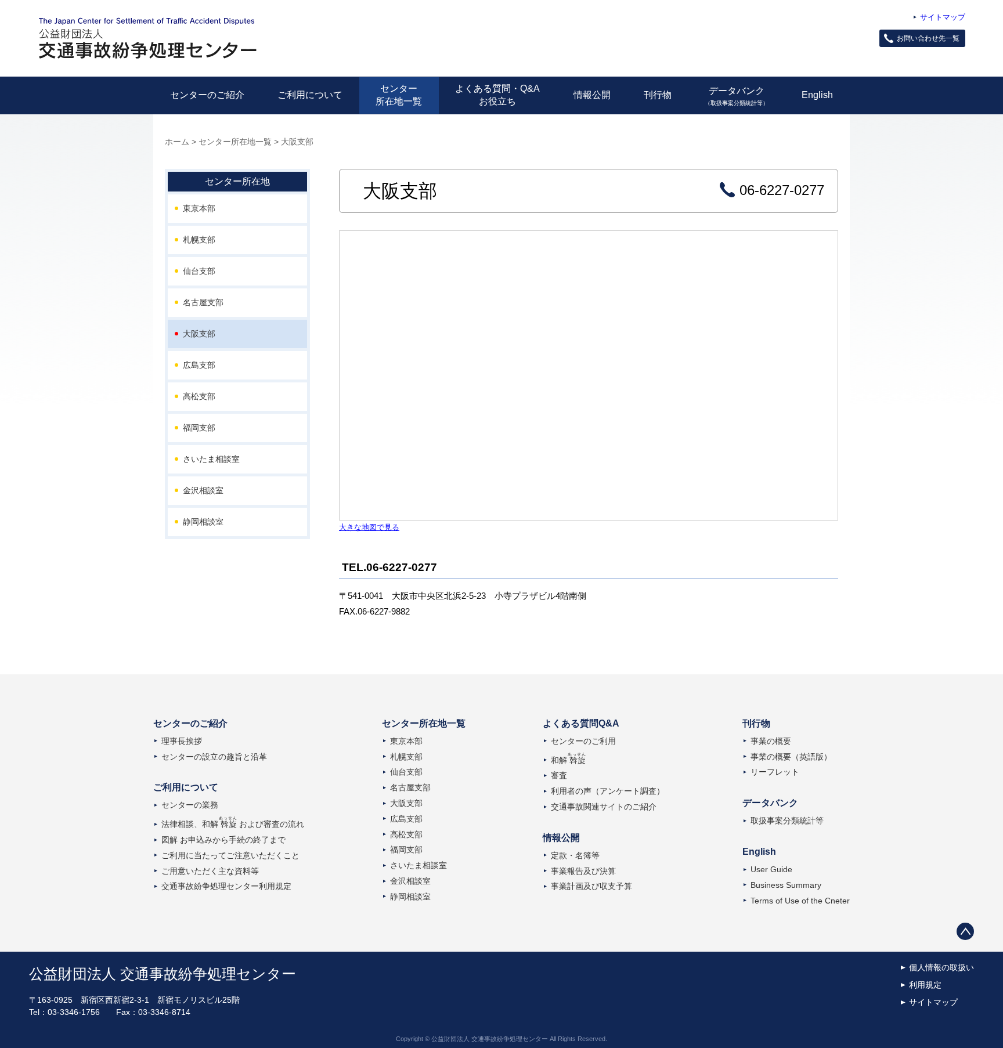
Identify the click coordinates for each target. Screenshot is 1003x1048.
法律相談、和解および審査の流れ (232, 824)
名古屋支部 (203, 302)
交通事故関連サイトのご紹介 (603, 806)
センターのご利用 (583, 741)
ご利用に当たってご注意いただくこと (230, 855)
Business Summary (786, 885)
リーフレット (775, 771)
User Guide (771, 869)
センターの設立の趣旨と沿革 (214, 756)
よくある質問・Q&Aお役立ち (497, 95)
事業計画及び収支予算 (591, 886)
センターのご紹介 (207, 95)
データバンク (737, 96)
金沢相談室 (203, 490)
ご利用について (309, 95)
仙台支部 (199, 271)
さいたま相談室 (211, 459)
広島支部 (199, 365)
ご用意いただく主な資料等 (210, 871)
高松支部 (199, 396)
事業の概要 (771, 741)
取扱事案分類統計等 (787, 820)
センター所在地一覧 (399, 95)
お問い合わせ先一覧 (928, 38)
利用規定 (925, 985)
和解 (568, 760)
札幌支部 (199, 239)
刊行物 (658, 95)
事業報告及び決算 (583, 871)
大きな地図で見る (369, 527)
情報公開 (592, 95)
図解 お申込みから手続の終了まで (223, 839)
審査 (559, 775)
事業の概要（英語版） (791, 756)
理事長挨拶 (181, 741)
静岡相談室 (203, 521)
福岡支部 (199, 427)
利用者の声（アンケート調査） (608, 791)
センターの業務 (189, 805)
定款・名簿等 (575, 855)
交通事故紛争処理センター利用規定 (226, 886)
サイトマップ (942, 17)
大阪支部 (199, 333)
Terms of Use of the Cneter (800, 900)
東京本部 (199, 208)
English (817, 95)
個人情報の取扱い (941, 967)
